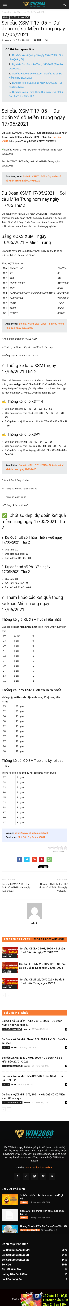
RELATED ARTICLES (17, 939)
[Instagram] (26, 1176)
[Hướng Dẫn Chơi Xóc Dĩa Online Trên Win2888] (10, 1229)
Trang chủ (6, 12)
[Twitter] (34, 1176)
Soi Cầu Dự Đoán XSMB (15, 1259)
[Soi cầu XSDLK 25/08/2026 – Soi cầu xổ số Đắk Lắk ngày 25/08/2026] (10, 952)
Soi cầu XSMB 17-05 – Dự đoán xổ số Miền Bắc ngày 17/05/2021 (53, 887)
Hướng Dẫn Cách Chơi (30, 1230)
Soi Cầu (17, 12)
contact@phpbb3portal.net (39, 1167)
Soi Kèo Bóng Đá (12, 1279)
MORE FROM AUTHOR (49, 939)
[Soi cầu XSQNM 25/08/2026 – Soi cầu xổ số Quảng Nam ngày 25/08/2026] (10, 967)
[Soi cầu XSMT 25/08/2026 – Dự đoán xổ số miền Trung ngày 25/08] (10, 983)
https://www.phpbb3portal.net (31, 833)
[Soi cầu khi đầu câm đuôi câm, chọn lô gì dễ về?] (10, 1199)
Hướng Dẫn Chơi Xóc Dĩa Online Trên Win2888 (43, 1226)
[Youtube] (52, 1176)
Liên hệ (40, 1293)
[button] (64, 4)
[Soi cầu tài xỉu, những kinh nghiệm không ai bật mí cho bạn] (10, 1215)
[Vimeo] (43, 1176)
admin (7, 40)
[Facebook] (17, 1176)
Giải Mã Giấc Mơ (11, 1269)
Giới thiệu (30, 1293)
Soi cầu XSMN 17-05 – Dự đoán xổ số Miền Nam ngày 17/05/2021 (16, 887)
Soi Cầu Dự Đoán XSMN (12, 1066)
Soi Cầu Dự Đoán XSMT (33, 12)
